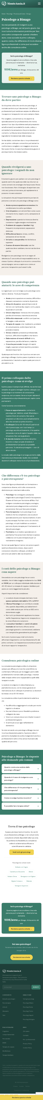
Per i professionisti (29, 1039)
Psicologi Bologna (28, 1019)
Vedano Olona (12, 876)
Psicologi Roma (28, 1007)
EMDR (4, 1043)
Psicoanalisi (6, 1039)
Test (4, 1015)
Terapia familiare (8, 1055)
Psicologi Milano (28, 1003)
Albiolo (31, 872)
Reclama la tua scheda (21, 957)
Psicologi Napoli (28, 1015)
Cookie (21, 1086)
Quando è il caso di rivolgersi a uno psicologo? (18, 778)
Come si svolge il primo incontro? (18, 798)
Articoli (5, 1007)
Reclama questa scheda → (21, 78)
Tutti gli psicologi (28, 999)
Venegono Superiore (21, 886)
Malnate (29, 881)
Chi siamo (26, 1031)
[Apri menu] (39, 3)
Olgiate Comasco (17, 881)
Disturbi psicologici (9, 999)
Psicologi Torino (28, 1011)
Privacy (15, 1086)
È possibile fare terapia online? (16, 806)
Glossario (6, 1011)
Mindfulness (6, 1051)
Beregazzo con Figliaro (28, 876)
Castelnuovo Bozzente (17, 872)
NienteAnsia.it (16, 3)
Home (3, 14)
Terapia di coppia (8, 1047)
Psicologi (9, 14)
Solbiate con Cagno (21, 867)
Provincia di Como (19, 14)
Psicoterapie (7, 1003)
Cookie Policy (27, 1048)
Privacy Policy (27, 1044)
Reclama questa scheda (21, 1098)
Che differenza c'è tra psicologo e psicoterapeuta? (18, 788)
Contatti (25, 1035)
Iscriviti (36, 987)
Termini (27, 1086)
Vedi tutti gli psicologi (21, 852)
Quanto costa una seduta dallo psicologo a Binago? (17, 768)
